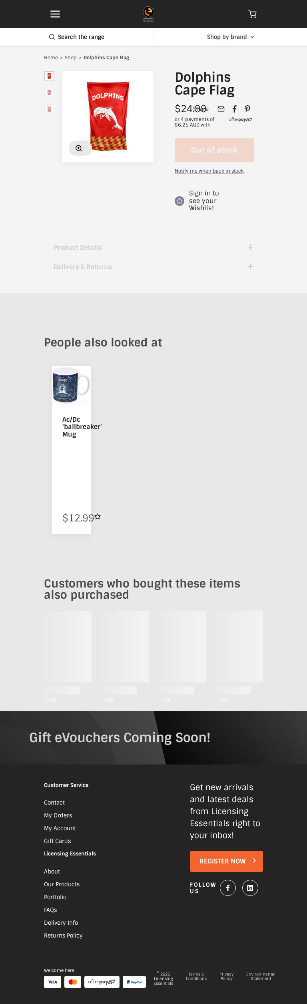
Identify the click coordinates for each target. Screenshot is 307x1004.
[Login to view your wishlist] (97, 516)
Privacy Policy (226, 977)
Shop (71, 58)
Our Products (62, 884)
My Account (60, 828)
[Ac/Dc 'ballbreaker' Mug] (71, 385)
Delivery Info (61, 922)
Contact (54, 802)
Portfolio (55, 897)
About (52, 871)
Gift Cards (57, 841)
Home (51, 58)
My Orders (58, 815)
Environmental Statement (260, 977)
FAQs (50, 909)
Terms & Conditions (196, 977)
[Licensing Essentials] (148, 14)
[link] (240, 122)
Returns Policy (63, 935)
